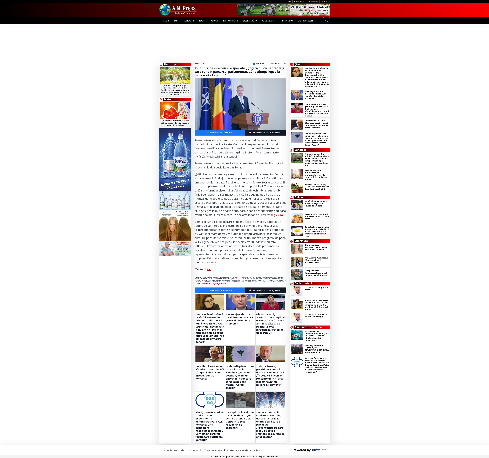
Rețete (214, 20)
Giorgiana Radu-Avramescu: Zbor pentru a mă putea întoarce (316, 247)
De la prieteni (305, 20)
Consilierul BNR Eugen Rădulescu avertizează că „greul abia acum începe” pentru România (209, 372)
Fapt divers (268, 20)
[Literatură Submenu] (256, 20)
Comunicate (312, 1)
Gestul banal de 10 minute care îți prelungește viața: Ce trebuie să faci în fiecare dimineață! (316, 175)
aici (209, 269)
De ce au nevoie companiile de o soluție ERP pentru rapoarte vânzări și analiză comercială (316, 335)
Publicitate (299, 1)
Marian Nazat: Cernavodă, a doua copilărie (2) (317, 315)
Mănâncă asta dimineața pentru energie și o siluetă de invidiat (316, 203)
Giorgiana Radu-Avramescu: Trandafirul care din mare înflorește (316, 272)
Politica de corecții (194, 450)
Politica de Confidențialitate (172, 450)
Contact (324, 1)
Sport (202, 20)
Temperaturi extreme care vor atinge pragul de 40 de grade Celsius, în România (175, 123)
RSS (289, 1)
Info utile (287, 20)
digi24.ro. (277, 215)
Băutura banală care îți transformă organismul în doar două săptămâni (317, 186)
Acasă (165, 20)
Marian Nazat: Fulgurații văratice (316, 288)
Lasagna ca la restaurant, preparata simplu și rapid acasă (317, 216)
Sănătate (189, 20)
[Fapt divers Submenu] (277, 20)
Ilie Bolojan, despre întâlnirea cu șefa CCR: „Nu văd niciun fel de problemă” (240, 319)
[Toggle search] (326, 20)
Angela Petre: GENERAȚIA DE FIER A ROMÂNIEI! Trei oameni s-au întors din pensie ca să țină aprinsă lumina (316, 305)
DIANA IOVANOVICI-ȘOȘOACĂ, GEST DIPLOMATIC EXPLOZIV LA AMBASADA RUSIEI (317, 348)
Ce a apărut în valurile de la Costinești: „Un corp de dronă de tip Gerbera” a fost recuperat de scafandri (240, 420)
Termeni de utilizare (213, 450)
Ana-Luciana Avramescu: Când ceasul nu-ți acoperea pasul (316, 260)
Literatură (248, 20)
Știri (176, 20)
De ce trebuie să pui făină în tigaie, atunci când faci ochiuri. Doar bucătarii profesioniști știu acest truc (317, 231)
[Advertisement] (244, 43)
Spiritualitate (230, 20)
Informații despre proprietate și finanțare (242, 450)
